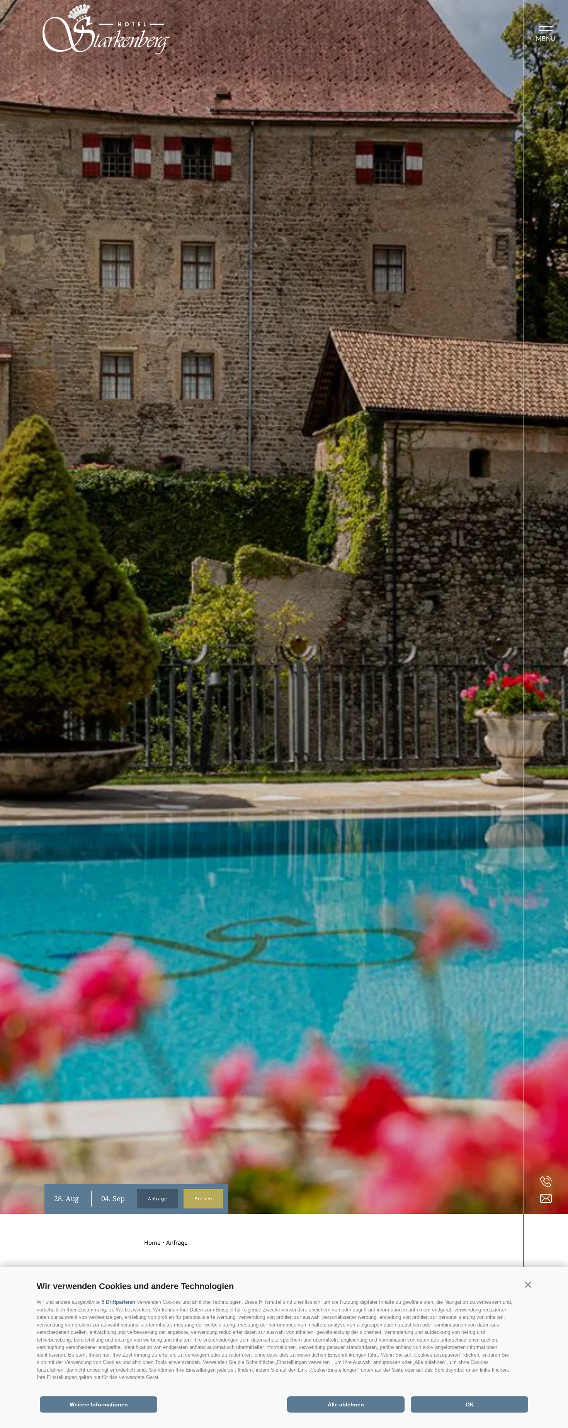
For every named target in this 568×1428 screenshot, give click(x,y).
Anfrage (157, 1198)
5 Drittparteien (118, 1302)
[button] (527, 1284)
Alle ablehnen (346, 1404)
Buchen (203, 1198)
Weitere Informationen (99, 1404)
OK (470, 1404)
